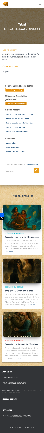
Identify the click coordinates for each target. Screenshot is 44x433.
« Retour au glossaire (10, 66)
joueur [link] (20, 57)
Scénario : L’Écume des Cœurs (17, 119)
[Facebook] (2, 215)
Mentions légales (10, 378)
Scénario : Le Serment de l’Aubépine (19, 123)
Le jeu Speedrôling (13, 147)
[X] (2, 218)
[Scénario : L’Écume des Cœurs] (22, 271)
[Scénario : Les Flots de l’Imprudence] (22, 217)
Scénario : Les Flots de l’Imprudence (19, 114)
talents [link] (7, 54)
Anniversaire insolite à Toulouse (17, 416)
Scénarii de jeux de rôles (15, 152)
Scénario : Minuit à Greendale (17, 131)
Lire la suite (9, 251)
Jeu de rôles (11, 143)
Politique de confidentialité (14, 383)
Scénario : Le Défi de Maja (15, 127)
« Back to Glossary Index (11, 50)
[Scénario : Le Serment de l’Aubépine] (22, 324)
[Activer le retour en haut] (39, 428)
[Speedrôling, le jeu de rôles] (7, 4)
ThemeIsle (30, 428)
